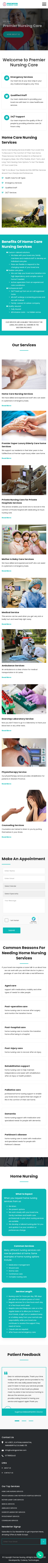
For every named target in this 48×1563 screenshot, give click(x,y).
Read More (6, 405)
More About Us (13, 32)
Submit (12, 930)
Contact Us (8, 1473)
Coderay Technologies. (30, 1560)
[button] (17, 1420)
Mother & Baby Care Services (18, 559)
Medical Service (10, 612)
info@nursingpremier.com (15, 1450)
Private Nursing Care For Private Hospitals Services (21, 1496)
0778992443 (10, 1455)
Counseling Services (13, 825)
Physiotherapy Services (10, 1516)
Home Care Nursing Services (17, 393)
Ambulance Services (13, 665)
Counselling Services (10, 1521)
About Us (7, 1468)
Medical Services (8, 1504)
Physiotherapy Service (14, 772)
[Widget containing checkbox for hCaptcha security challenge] (20, 920)
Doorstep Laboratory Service (18, 718)
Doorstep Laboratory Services (13, 1512)
